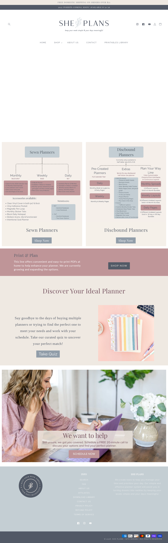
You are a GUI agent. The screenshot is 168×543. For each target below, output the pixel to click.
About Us (84, 488)
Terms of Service (84, 515)
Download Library (84, 497)
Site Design (132, 539)
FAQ (84, 484)
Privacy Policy (84, 506)
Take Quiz (48, 354)
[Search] (9, 24)
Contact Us (84, 502)
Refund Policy (84, 510)
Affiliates (84, 493)
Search (84, 480)
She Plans (117, 539)
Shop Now (41, 240)
